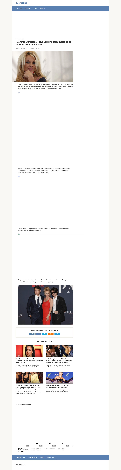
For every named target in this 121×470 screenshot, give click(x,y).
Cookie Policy (21, 457)
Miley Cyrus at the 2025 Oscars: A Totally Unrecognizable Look (58, 386)
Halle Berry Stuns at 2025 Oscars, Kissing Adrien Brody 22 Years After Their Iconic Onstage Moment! (59, 360)
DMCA (42, 457)
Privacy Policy (33, 457)
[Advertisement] (60, 25)
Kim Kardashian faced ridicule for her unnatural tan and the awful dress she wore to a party (29, 360)
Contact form (50, 457)
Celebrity (27, 8)
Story (35, 8)
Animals (19, 8)
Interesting (21, 2)
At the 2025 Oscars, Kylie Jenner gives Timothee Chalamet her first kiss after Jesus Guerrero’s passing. (28, 387)
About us (42, 8)
